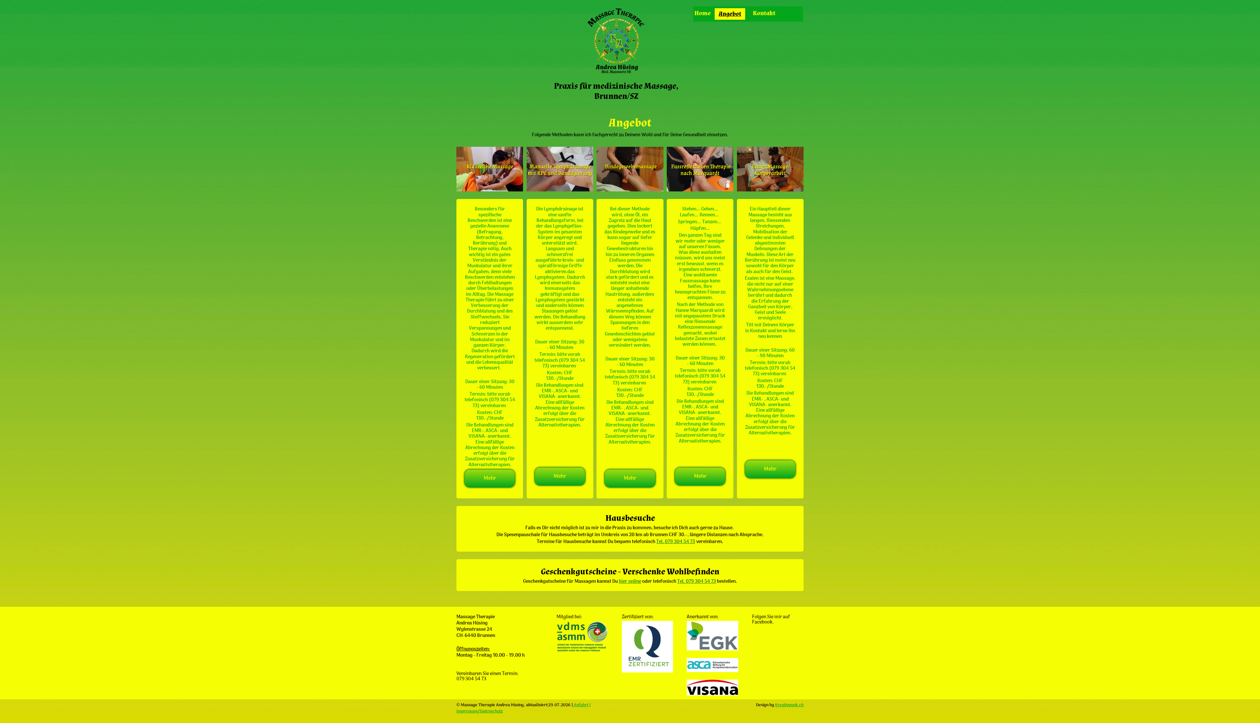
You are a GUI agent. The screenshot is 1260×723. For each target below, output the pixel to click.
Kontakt (764, 13)
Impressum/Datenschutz (479, 711)
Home (702, 13)
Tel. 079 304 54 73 (675, 542)
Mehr (490, 478)
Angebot (730, 14)
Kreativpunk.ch (789, 705)
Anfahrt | (582, 705)
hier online (630, 581)
